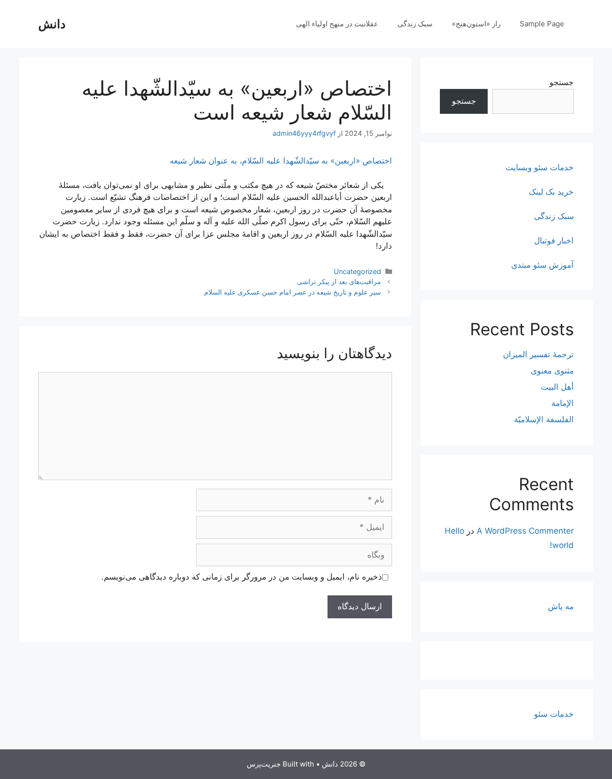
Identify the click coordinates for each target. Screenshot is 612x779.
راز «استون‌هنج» (476, 23)
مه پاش (561, 606)
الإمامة (562, 403)
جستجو (561, 82)
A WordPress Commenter (525, 531)
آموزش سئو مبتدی (542, 265)
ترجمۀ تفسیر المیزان (538, 354)
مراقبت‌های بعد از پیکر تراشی (339, 281)
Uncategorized (357, 271)
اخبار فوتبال (554, 240)
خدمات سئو (554, 714)
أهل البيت (557, 387)
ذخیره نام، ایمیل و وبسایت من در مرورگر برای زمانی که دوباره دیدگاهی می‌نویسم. (241, 577)
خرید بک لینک (551, 192)
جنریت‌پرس (264, 763)
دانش (52, 24)
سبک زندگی (415, 23)
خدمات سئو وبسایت (539, 167)
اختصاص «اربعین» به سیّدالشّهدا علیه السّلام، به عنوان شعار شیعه (281, 160)
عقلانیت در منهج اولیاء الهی (337, 23)
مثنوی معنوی (552, 370)
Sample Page (542, 23)
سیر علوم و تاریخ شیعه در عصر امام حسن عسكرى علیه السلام (292, 292)
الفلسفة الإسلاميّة (544, 419)
